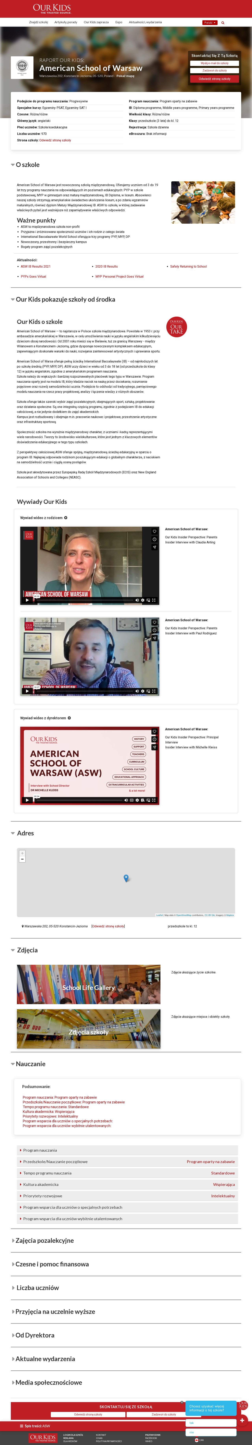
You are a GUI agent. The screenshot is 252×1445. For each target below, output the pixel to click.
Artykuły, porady (66, 22)
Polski (209, 22)
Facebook (151, 1438)
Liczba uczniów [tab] (37, 1287)
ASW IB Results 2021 (36, 266)
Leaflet (159, 915)
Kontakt (101, 1435)
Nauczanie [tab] (30, 1064)
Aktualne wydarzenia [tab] (45, 1359)
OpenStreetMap (183, 915)
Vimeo (148, 1441)
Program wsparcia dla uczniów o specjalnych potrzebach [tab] (72, 1207)
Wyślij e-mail (215, 63)
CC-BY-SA (210, 915)
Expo (118, 22)
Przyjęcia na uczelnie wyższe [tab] (55, 1311)
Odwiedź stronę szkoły (55, 140)
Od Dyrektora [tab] (35, 1335)
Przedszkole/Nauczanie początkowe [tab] (128, 1161)
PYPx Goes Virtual (33, 276)
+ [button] (22, 853)
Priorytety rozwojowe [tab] (128, 1195)
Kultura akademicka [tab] (128, 1184)
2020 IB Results (106, 266)
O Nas (99, 1438)
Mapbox (230, 915)
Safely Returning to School (188, 266)
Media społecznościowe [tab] (49, 1382)
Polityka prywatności (109, 1441)
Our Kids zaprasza (96, 22)
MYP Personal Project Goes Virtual (119, 276)
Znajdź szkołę (38, 22)
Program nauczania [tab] (39, 1150)
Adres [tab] (25, 833)
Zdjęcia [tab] (27, 950)
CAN (201, 1440)
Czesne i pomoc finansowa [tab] (52, 1264)
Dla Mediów (70, 1441)
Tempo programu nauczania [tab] (128, 1173)
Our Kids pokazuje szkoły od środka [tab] (65, 299)
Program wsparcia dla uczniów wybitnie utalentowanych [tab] (72, 1218)
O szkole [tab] (28, 164)
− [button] (22, 859)
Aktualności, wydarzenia (145, 22)
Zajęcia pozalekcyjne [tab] (45, 1240)
